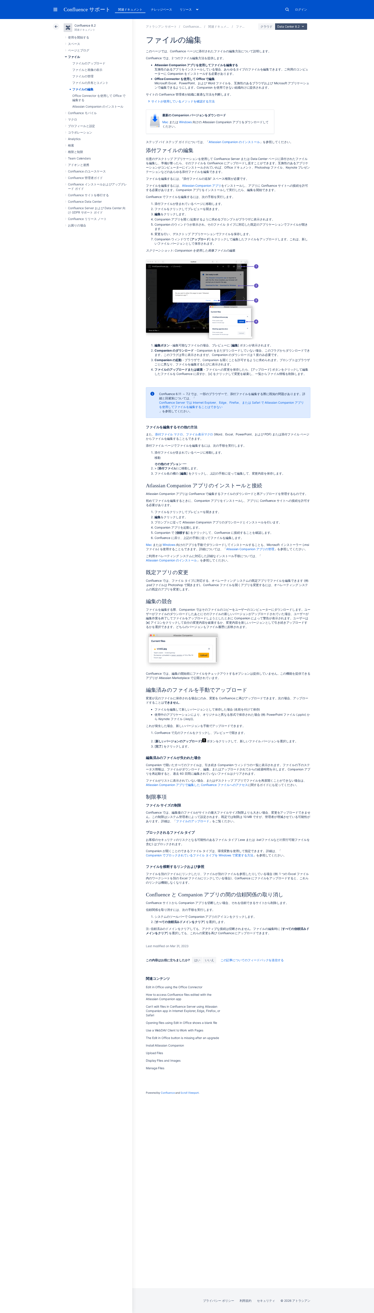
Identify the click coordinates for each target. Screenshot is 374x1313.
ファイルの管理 (83, 76)
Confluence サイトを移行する (88, 195)
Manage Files (155, 1068)
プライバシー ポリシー (218, 1300)
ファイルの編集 (83, 89)
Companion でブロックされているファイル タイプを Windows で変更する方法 (199, 855)
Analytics (74, 139)
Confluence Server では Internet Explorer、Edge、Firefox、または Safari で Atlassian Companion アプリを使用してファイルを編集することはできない (231, 405)
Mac (165, 122)
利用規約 (246, 1300)
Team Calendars (79, 158)
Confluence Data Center (85, 201)
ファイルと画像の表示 (87, 70)
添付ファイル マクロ (169, 434)
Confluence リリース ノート (87, 219)
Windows (185, 122)
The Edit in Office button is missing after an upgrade (182, 1038)
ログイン (301, 9)
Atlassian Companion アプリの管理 (250, 549)
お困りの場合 (77, 225)
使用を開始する (78, 37)
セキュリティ (266, 1300)
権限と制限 (75, 152)
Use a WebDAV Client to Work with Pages (174, 1030)
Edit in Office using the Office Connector (174, 987)
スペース (74, 44)
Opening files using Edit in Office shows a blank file (181, 1023)
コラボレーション (80, 132)
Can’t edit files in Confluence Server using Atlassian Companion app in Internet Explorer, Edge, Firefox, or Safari (183, 1011)
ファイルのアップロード (88, 63)
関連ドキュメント (130, 9)
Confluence (168, 1092)
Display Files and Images (163, 1060)
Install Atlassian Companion (165, 1045)
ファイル (74, 57)
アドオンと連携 (78, 165)
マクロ (72, 119)
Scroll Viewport (190, 1092)
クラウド (266, 26)
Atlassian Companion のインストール (97, 106)
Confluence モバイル (82, 113)
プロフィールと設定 (81, 126)
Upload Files (154, 1053)
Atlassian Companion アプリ (201, 185)
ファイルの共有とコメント (90, 82)
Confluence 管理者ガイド (85, 178)
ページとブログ (78, 50)
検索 (287, 9)
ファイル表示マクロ (199, 434)
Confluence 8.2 (85, 25)
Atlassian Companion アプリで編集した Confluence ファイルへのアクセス (197, 785)
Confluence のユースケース (87, 171)
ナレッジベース (161, 9)
